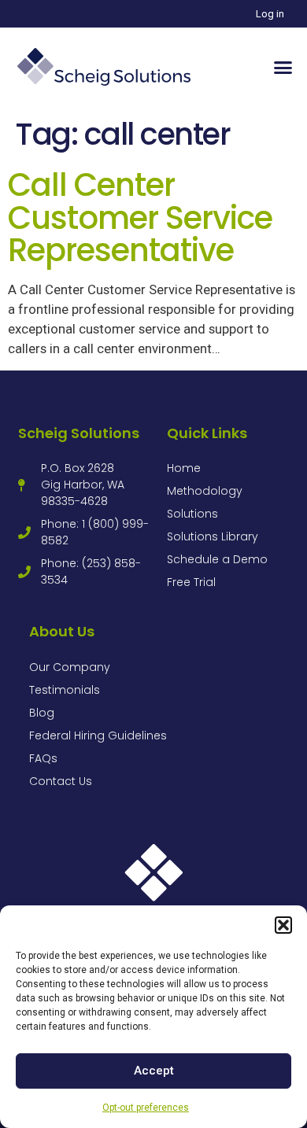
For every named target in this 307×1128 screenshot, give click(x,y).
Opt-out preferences (145, 1107)
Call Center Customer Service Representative (140, 217)
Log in (270, 14)
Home (184, 468)
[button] (283, 925)
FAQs (43, 758)
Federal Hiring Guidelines (98, 735)
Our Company (69, 667)
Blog (41, 713)
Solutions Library (212, 536)
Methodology (204, 491)
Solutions (192, 514)
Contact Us (60, 781)
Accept (154, 1070)
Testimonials (64, 690)
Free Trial (191, 582)
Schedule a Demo (217, 559)
